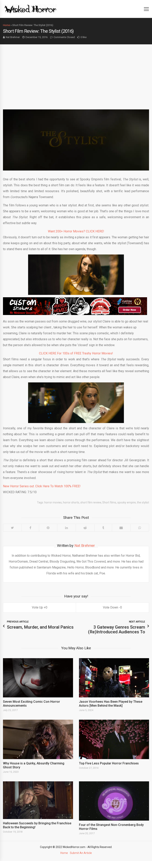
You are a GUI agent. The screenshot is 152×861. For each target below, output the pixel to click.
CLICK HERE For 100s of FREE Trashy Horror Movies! (76, 353)
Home (6, 25)
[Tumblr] (103, 527)
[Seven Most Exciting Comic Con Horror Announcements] (38, 677)
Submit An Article (81, 853)
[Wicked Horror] (30, 8)
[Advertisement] (76, 74)
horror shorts (71, 502)
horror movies (53, 502)
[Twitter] (12, 527)
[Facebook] (30, 527)
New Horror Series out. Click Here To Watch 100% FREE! (42, 486)
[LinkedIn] (66, 527)
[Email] (121, 527)
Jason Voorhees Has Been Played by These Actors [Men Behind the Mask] (110, 703)
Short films (109, 502)
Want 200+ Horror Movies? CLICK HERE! (76, 231)
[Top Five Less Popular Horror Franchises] (114, 739)
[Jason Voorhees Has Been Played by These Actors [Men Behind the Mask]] (114, 677)
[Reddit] (85, 527)
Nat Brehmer (13, 37)
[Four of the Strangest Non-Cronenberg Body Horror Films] (114, 801)
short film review (90, 502)
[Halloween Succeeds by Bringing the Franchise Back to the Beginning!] (38, 800)
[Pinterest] (48, 527)
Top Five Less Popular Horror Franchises (109, 763)
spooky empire (126, 502)
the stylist (143, 502)
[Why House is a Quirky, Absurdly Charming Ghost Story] (38, 739)
